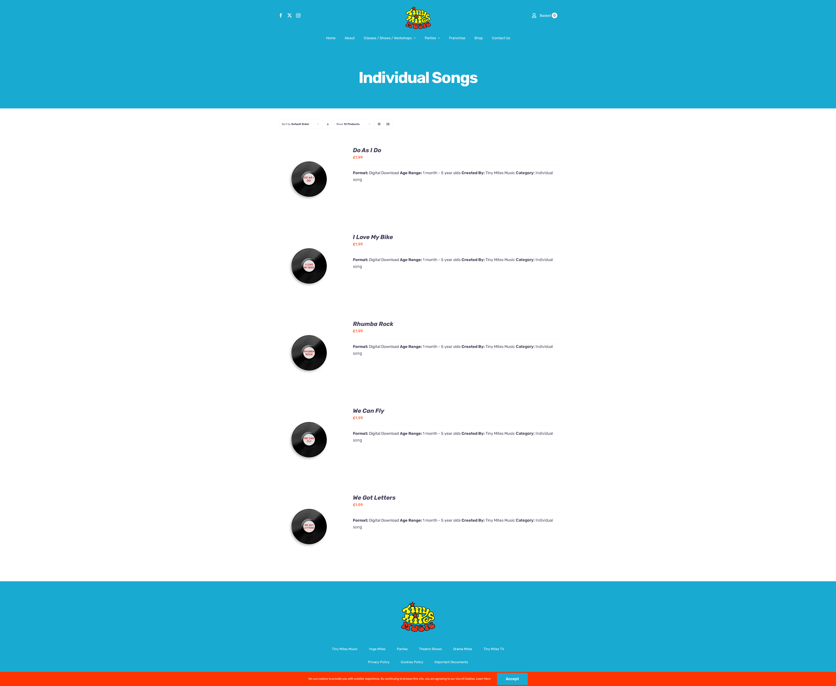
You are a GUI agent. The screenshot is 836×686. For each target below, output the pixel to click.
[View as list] (388, 124)
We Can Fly (368, 410)
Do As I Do (367, 150)
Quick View (324, 180)
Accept (512, 678)
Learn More (483, 678)
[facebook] (281, 15)
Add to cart (295, 180)
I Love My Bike (373, 237)
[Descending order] (328, 124)
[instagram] (298, 15)
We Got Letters (374, 497)
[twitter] (289, 15)
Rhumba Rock (373, 323)
